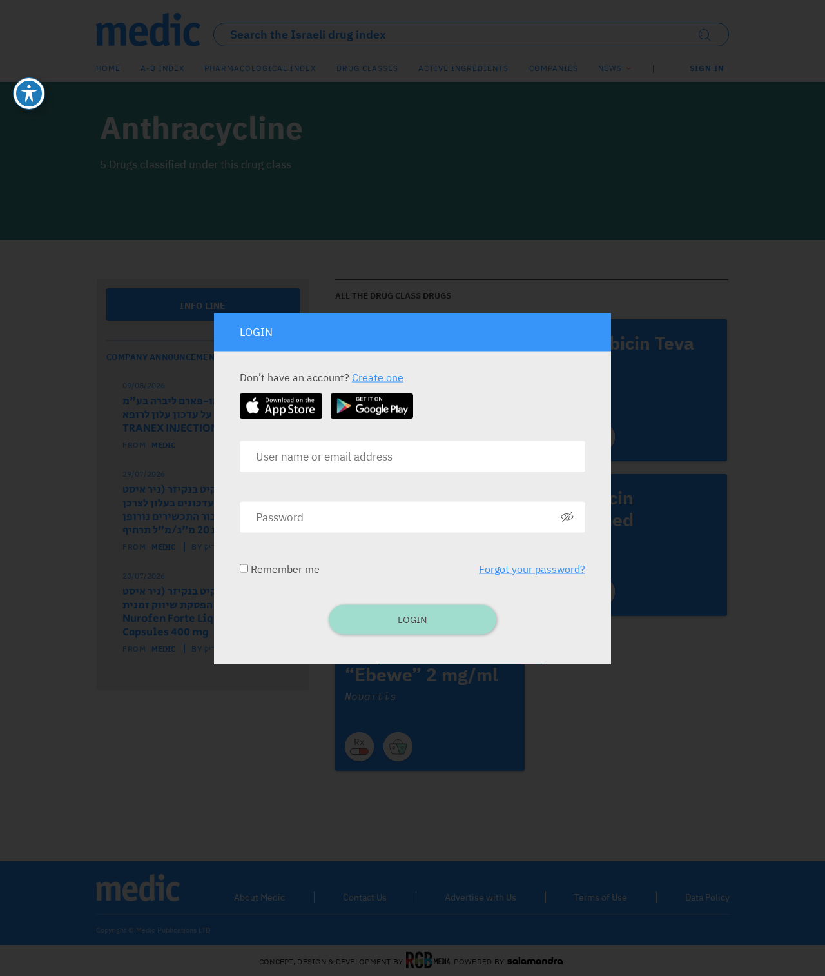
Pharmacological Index (260, 68)
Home (108, 68)
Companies (553, 68)
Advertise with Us (480, 897)
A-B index (162, 68)
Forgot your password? (532, 568)
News (610, 68)
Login (412, 619)
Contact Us (365, 897)
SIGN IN (707, 68)
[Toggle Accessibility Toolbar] (29, 93)
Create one (377, 376)
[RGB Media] (428, 961)
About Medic (259, 897)
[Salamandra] (535, 961)
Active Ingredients (463, 68)
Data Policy (707, 897)
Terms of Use (600, 897)
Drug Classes (367, 68)
